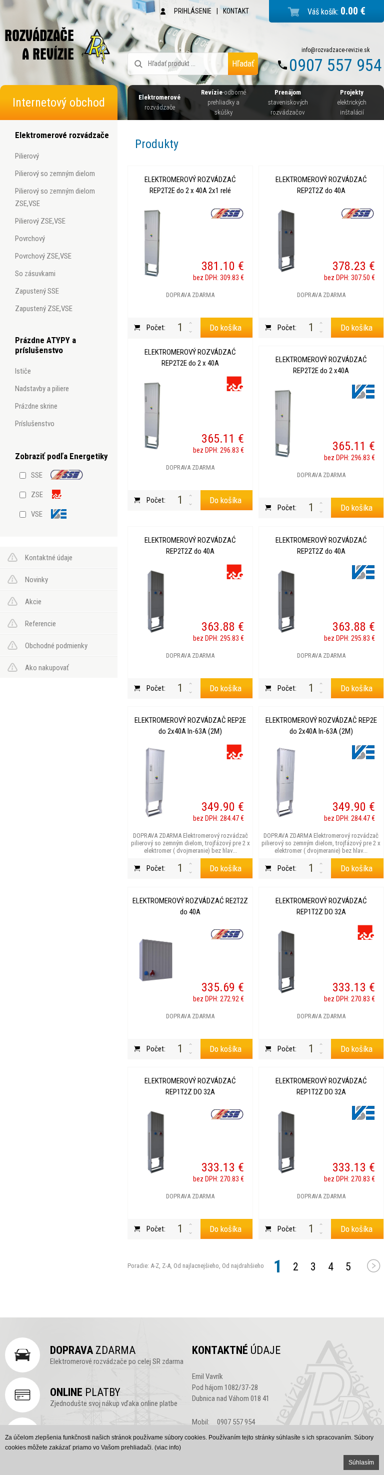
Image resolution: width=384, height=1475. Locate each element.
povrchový (30, 238)
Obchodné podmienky (56, 645)
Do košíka (226, 328)
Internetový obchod (58, 103)
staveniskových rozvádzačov (288, 102)
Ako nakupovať (47, 667)
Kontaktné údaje (48, 557)
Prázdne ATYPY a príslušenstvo (45, 345)
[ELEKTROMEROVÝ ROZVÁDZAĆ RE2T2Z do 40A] (156, 962)
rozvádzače (159, 102)
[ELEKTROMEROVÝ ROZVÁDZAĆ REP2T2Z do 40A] (287, 241)
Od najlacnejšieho (195, 1265)
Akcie (33, 601)
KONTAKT (236, 11)
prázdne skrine (36, 406)
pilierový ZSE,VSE (40, 221)
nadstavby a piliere (42, 388)
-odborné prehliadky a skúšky (223, 102)
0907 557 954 (335, 65)
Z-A (166, 1265)
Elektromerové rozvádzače (62, 135)
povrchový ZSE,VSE (43, 256)
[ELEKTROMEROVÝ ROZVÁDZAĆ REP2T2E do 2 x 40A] (156, 413)
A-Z (154, 1265)
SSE (36, 475)
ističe (23, 371)
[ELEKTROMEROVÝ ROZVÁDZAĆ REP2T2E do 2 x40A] (287, 421)
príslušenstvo (34, 423)
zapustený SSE (37, 291)
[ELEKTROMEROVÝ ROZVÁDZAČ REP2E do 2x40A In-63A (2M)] (156, 781)
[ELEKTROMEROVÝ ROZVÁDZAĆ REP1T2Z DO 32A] (287, 962)
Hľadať (243, 64)
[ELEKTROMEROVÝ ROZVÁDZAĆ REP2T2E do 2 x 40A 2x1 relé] (156, 241)
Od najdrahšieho (242, 1265)
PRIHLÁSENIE (193, 11)
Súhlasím (361, 1462)
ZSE (37, 494)
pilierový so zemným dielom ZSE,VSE (55, 197)
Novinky (36, 579)
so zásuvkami (35, 273)
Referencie (40, 623)
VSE (36, 514)
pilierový (27, 156)
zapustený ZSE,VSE (43, 308)
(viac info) (167, 1447)
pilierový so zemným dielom (55, 173)
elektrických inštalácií (352, 102)
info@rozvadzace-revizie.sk (336, 50)
